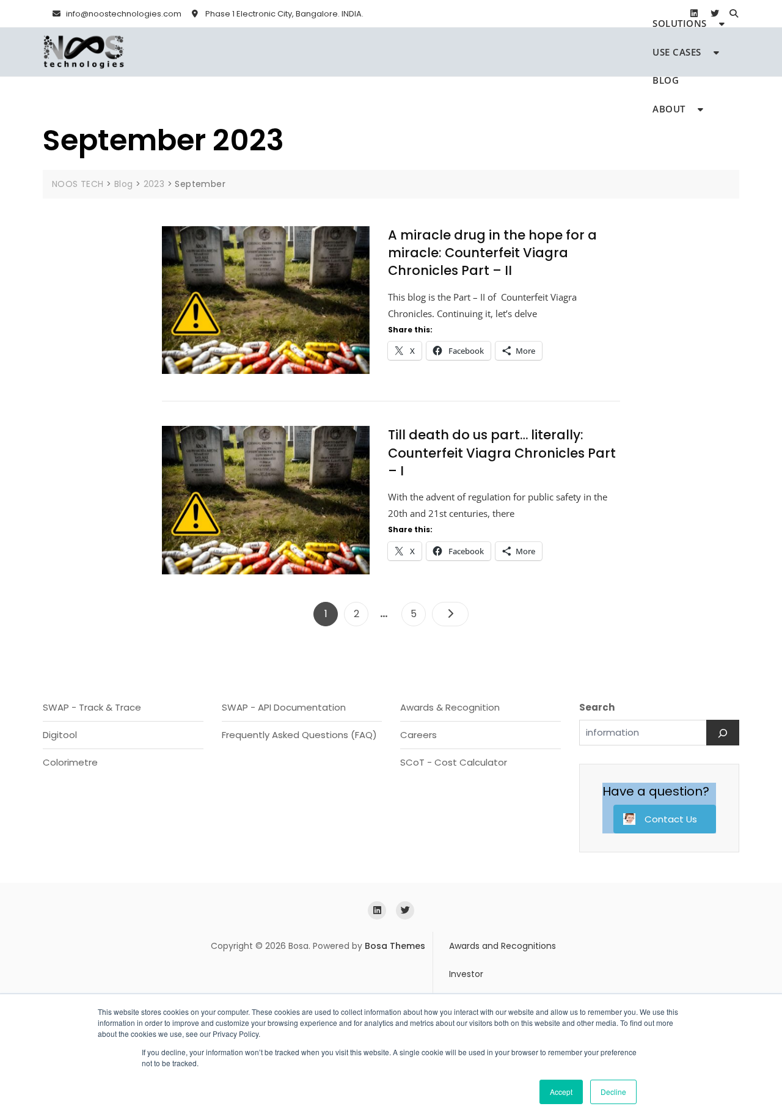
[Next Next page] (450, 614)
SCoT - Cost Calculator (453, 762)
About (668, 109)
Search (597, 707)
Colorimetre (70, 762)
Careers (418, 734)
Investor (466, 974)
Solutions (679, 23)
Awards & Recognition (450, 707)
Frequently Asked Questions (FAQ (297, 734)
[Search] (722, 732)
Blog (665, 80)
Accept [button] (561, 1091)
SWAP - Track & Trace (92, 707)
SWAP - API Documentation (284, 707)
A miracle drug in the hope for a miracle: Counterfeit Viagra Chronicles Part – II (492, 253)
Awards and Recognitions (502, 946)
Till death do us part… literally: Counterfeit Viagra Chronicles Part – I (502, 453)
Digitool (60, 734)
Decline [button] (613, 1091)
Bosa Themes (395, 946)
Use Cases (676, 52)
